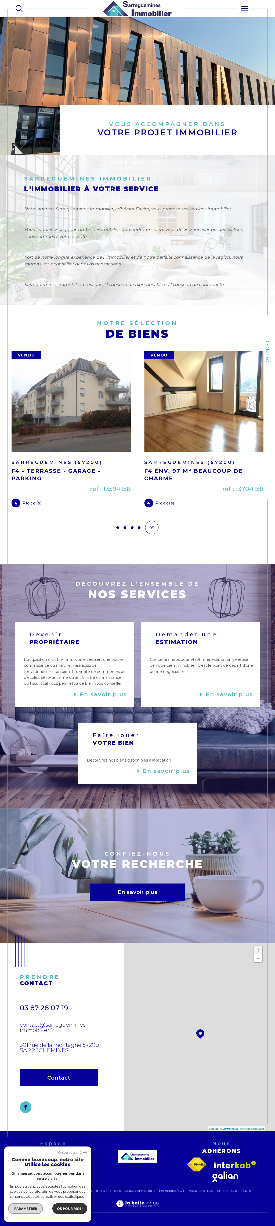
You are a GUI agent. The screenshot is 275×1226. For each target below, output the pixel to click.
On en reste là (70, 1153)
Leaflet (213, 1139)
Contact (267, 354)
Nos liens (206, 1201)
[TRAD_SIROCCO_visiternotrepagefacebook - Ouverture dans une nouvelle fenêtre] (25, 1118)
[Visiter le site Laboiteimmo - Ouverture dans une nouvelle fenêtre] (137, 1220)
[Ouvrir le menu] (244, 8)
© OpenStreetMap (252, 1139)
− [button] (258, 968)
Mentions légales (173, 1201)
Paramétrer (25, 1208)
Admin (193, 1201)
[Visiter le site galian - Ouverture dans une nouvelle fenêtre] (225, 1187)
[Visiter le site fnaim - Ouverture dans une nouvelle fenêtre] (197, 1175)
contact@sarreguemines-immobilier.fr (54, 1038)
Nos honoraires (127, 1201)
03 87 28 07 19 (44, 1019)
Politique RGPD (226, 1201)
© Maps (229, 1139)
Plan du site (149, 1201)
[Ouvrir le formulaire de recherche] (19, 8)
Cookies (245, 1201)
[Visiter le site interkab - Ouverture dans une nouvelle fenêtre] (235, 1175)
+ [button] (258, 960)
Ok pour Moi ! (70, 1208)
